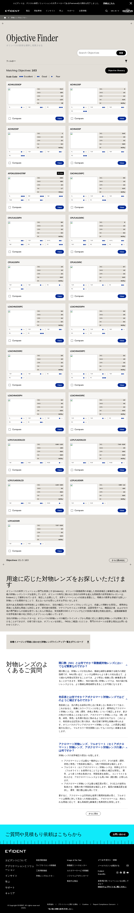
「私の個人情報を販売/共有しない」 (60, 909)
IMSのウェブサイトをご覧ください (112, 887)
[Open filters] (126, 61)
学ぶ (61, 11)
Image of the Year (74, 860)
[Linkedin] (124, 873)
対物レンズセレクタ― (45, 876)
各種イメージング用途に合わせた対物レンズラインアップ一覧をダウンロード (46, 641)
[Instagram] (117, 873)
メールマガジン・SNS (107, 860)
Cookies (85, 904)
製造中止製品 (72, 881)
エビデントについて (16, 860)
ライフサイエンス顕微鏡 (46, 865)
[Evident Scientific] (12, 11)
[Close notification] (131, 3)
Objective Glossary (116, 70)
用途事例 (38, 11)
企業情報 (83, 11)
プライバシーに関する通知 (68, 904)
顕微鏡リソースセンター (77, 865)
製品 (28, 11)
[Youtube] (127, 873)
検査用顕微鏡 (41, 860)
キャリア (10, 893)
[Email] (127, 866)
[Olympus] (127, 11)
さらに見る (93, 813)
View (59, 118)
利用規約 (50, 904)
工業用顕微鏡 (41, 870)
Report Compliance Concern (104, 904)
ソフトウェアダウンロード (78, 876)
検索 (121, 53)
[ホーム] (5, 17)
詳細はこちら (109, 3)
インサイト (50, 11)
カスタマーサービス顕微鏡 (78, 870)
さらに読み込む (118, 560)
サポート (71, 11)
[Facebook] (121, 873)
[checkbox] (15, 118)
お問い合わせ (119, 834)
